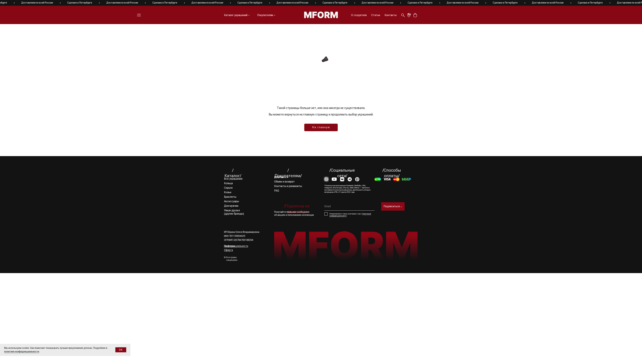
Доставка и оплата (281, 177)
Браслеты (230, 196)
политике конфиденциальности (21, 351)
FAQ (276, 190)
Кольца (228, 183)
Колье (227, 192)
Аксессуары (231, 201)
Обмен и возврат (284, 181)
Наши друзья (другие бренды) (234, 212)
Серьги (228, 187)
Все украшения (233, 178)
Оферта (228, 250)
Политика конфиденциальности (236, 246)
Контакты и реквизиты (288, 186)
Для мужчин (231, 205)
